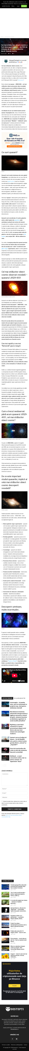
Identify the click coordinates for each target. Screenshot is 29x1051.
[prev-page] (2, 765)
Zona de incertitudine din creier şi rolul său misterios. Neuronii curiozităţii (18, 750)
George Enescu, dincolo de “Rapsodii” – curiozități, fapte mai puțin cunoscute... (19, 909)
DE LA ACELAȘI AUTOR (19, 698)
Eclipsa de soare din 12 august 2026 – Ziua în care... (19, 931)
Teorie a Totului (12, 661)
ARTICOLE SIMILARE (7, 698)
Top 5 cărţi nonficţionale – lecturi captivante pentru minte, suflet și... (18, 894)
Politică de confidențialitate (17, 1044)
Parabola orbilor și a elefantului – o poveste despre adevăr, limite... (17, 917)
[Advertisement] (14, 19)
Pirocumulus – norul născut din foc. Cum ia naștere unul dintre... (18, 940)
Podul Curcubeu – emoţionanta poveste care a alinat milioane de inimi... (19, 925)
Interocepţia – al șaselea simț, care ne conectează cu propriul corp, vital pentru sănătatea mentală (18, 705)
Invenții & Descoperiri (9, 36)
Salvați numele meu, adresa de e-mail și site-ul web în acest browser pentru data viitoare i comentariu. (14, 803)
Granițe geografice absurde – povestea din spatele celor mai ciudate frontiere (19, 886)
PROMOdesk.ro (14, 1029)
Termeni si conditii (6, 1044)
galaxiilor (16, 220)
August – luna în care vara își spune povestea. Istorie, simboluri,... (19, 955)
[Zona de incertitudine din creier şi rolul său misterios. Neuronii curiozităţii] (5, 750)
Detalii (18, 6)
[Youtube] (16, 1039)
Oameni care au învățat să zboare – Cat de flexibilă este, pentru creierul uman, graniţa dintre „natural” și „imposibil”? (18, 741)
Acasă (2, 36)
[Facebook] (12, 1039)
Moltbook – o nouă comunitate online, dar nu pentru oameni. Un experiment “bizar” (18, 758)
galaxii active (11, 181)
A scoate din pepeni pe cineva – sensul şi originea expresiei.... (19, 902)
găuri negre (5, 248)
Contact (25, 1044)
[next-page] (5, 765)
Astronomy (21, 80)
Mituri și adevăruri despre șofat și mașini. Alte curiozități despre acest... (18, 947)
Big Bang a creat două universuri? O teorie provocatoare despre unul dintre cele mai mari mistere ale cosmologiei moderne (18, 729)
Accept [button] (24, 6)
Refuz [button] (13, 6)
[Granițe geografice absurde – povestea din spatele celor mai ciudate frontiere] (5, 887)
